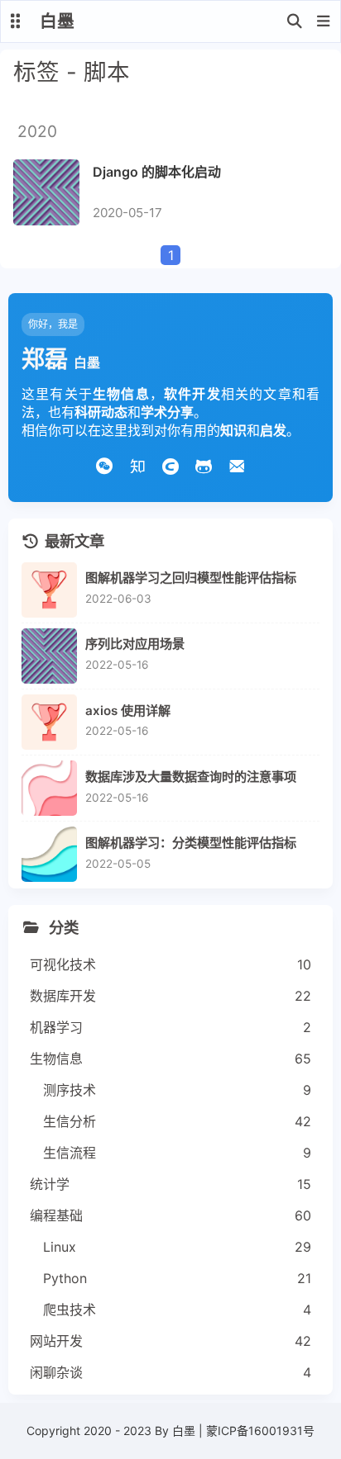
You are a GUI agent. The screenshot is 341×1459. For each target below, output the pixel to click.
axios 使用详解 (127, 710)
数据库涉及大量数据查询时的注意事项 (190, 776)
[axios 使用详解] (49, 722)
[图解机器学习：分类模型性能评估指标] (49, 854)
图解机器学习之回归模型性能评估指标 (190, 577)
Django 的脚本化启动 (157, 171)
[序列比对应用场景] (49, 656)
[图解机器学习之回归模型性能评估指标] (49, 590)
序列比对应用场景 (135, 643)
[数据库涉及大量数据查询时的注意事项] (49, 788)
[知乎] (137, 463)
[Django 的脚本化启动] (46, 192)
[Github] (203, 463)
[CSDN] (170, 463)
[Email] (236, 463)
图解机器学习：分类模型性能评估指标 (190, 842)
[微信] (104, 463)
